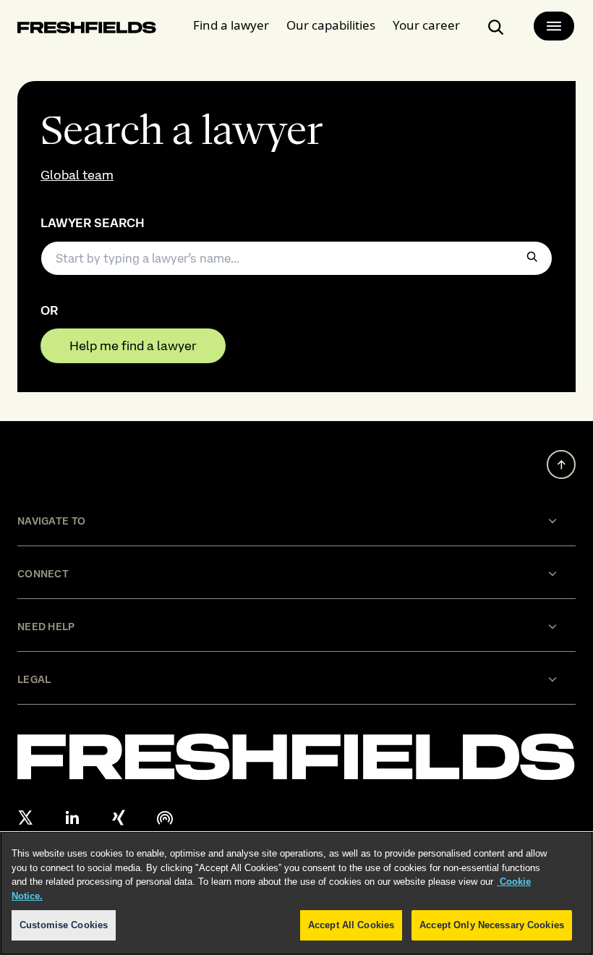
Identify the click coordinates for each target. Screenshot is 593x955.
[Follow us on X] (26, 817)
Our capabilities (330, 25)
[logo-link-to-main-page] (86, 30)
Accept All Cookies (351, 925)
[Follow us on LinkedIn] (72, 817)
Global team (77, 175)
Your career (426, 25)
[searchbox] (296, 258)
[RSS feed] (165, 817)
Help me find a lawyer (133, 345)
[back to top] (561, 464)
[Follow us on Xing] (118, 817)
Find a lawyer (231, 25)
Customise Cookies (64, 925)
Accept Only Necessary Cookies (491, 925)
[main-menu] (554, 26)
